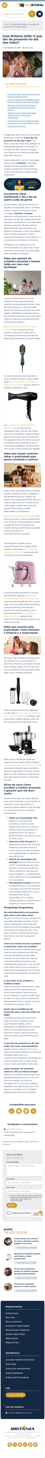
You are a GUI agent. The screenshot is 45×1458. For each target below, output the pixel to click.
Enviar (11, 1205)
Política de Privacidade (17, 1377)
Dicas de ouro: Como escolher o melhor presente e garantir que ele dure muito (23, 122)
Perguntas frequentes (16, 126)
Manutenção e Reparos (17, 1330)
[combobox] (15, 13)
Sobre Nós (11, 1364)
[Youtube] (20, 1444)
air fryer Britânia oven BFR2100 (21, 516)
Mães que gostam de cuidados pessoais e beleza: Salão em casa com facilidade (24, 101)
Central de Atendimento (18, 1368)
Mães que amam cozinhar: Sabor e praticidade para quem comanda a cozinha (22, 107)
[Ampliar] (35, 345)
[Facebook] (10, 1444)
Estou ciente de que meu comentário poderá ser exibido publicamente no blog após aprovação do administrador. (26, 1198)
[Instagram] (15, 1444)
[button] (5, 5)
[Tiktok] (25, 1444)
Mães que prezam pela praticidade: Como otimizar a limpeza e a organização (22, 115)
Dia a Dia (29, 48)
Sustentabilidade (14, 1373)
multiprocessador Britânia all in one (21, 765)
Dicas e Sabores (14, 1321)
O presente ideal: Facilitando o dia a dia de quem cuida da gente (23, 95)
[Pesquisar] (32, 13)
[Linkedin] (30, 1444)
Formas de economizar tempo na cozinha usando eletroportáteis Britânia (26, 1271)
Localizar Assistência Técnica (20, 1360)
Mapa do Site (12, 1342)
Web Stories (12, 1338)
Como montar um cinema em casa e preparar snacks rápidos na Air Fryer (26, 1241)
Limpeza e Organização (18, 1326)
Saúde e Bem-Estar (15, 1334)
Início (6, 24)
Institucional (12, 1313)
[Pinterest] (35, 1444)
